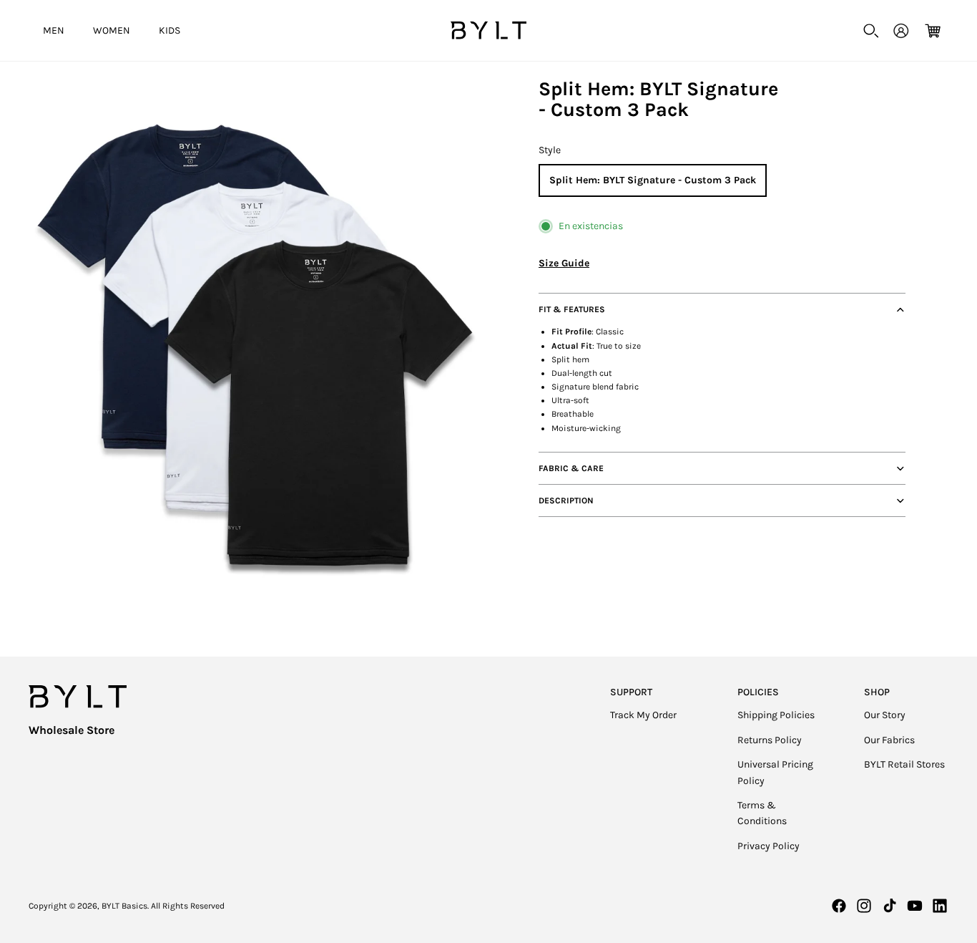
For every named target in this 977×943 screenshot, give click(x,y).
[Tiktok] (889, 905)
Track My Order (643, 715)
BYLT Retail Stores (904, 764)
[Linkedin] (939, 905)
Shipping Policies (776, 715)
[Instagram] (864, 905)
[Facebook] (839, 905)
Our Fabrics (889, 740)
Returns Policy (769, 740)
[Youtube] (914, 905)
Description (566, 500)
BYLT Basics (124, 906)
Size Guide (564, 263)
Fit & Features (572, 310)
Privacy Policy (768, 846)
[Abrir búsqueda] (871, 31)
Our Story (884, 715)
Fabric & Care (571, 468)
